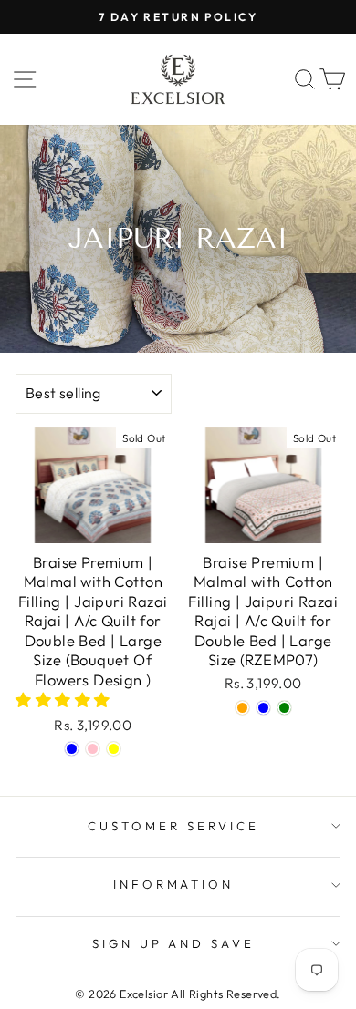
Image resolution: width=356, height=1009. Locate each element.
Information (174, 884)
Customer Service (173, 826)
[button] (65, 699)
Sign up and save (174, 943)
